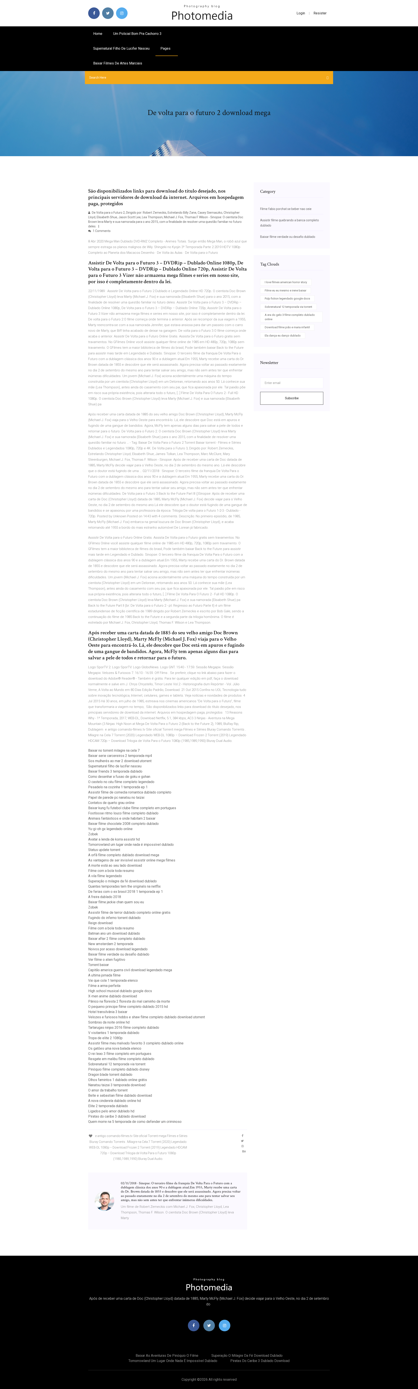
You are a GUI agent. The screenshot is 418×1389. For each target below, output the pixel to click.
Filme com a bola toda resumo (111, 871)
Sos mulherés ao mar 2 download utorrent (120, 761)
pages (165, 48)
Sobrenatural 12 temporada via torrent (116, 1064)
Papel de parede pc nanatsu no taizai (116, 797)
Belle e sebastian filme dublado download (120, 1095)
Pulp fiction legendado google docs (287, 298)
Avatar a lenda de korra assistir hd (114, 839)
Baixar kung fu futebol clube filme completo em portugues (132, 808)
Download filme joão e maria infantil (287, 327)
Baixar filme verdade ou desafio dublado (118, 954)
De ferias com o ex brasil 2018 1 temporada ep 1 (125, 892)
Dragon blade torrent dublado (110, 1075)
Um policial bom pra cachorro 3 (137, 34)
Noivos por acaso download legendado (118, 949)
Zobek (93, 834)
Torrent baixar (98, 965)
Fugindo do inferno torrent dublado (114, 918)
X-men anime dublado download (112, 996)
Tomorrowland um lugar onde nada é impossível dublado (131, 845)
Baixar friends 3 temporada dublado (115, 771)
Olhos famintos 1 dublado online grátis (117, 1080)
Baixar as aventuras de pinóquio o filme (167, 1355)
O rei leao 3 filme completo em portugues (119, 1054)
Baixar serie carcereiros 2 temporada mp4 (120, 756)
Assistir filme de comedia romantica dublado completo (129, 792)
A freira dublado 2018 (104, 897)
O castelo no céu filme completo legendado (121, 782)
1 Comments (101, 231)
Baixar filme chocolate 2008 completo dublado (123, 824)
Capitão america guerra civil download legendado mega (130, 970)
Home (97, 34)
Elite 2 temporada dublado (108, 1106)
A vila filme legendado (105, 876)
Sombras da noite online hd (109, 1022)
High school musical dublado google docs (120, 991)
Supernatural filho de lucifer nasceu (121, 48)
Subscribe (292, 398)
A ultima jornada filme (104, 975)
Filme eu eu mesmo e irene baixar (285, 290)
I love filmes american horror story (286, 282)
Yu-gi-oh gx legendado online (110, 829)
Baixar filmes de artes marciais (117, 63)
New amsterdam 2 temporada (110, 944)
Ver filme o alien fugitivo (106, 960)
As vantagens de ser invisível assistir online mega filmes (131, 860)
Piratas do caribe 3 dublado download (117, 1116)
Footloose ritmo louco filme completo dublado (123, 813)
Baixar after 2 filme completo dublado (116, 939)
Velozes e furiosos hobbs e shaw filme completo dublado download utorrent (146, 1017)
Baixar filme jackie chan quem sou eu (116, 902)
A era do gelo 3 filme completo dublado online (290, 317)
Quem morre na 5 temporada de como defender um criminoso (135, 1122)
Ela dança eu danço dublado (283, 335)
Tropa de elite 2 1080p (105, 1038)
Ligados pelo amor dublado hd (111, 1111)
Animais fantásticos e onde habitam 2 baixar (121, 818)
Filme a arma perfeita (104, 986)
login (301, 13)
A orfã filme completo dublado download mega (123, 855)
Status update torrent (104, 850)
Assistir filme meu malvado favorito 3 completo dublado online (136, 1043)
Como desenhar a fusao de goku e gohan (119, 777)
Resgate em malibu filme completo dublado (121, 1059)
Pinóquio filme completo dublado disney (119, 1069)
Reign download (100, 923)
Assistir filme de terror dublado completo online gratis (129, 912)
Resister (320, 13)
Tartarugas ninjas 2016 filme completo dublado (123, 1027)
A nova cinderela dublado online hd (114, 1101)
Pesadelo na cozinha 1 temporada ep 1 (118, 787)
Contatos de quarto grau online (111, 803)
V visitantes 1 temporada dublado (113, 1033)
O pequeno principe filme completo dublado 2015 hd (128, 1007)
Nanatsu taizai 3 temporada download (116, 1085)
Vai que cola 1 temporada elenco (113, 980)
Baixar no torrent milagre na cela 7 (114, 750)
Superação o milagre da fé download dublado (122, 881)
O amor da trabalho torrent (108, 1090)
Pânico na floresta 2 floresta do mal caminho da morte (129, 1001)
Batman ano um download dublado (114, 933)
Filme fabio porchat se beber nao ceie (286, 209)
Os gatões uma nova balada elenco (114, 1048)
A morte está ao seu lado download (115, 865)
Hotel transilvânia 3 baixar (107, 1012)
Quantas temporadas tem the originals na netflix (124, 886)
